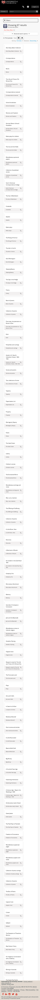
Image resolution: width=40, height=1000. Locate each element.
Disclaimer (16, 990)
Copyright (9, 990)
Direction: (26, 41)
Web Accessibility (30, 990)
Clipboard (23, 7)
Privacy (23, 990)
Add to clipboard (21, 51)
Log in (34, 7)
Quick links (28, 7)
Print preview (8, 38)
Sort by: (14, 41)
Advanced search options (21, 34)
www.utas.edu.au (6, 983)
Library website (28, 981)
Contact (3, 990)
